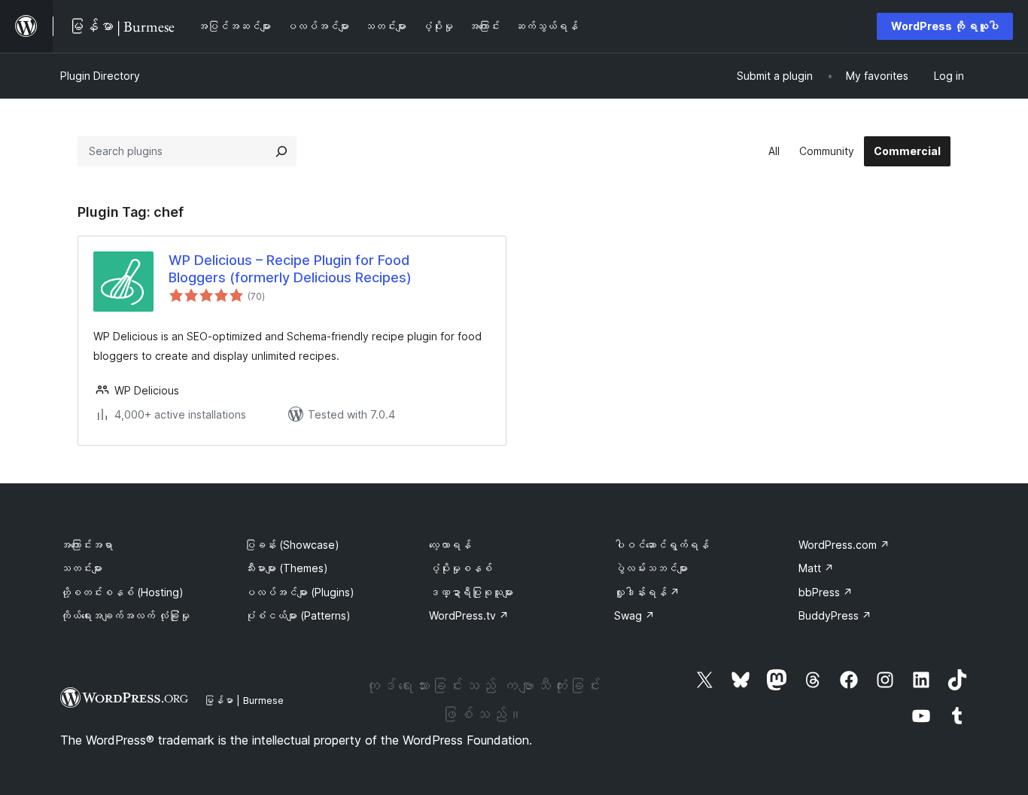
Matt (816, 568)
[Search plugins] (281, 151)
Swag (634, 615)
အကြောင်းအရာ (86, 544)
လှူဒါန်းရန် (647, 592)
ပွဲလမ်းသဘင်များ (651, 568)
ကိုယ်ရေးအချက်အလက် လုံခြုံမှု (125, 615)
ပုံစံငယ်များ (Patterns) (298, 615)
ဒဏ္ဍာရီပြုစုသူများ (471, 592)
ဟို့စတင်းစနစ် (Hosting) (122, 592)
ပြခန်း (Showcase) (292, 544)
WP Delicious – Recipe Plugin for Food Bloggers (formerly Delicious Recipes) (290, 268)
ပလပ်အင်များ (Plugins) (299, 592)
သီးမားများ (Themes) (286, 568)
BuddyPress (834, 615)
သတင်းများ (81, 568)
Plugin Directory (100, 75)
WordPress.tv (469, 615)
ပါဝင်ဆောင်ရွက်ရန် (661, 544)
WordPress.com (844, 544)
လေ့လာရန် (450, 544)
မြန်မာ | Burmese (244, 700)
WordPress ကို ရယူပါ (945, 26)
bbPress (825, 592)
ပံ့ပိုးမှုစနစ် (460, 568)
